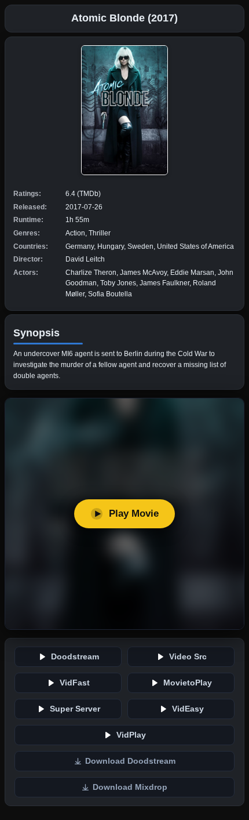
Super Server (75, 709)
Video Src (188, 656)
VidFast (75, 683)
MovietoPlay (187, 683)
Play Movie (134, 513)
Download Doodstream (130, 761)
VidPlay (131, 735)
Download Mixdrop (130, 787)
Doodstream (75, 656)
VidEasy (188, 709)
